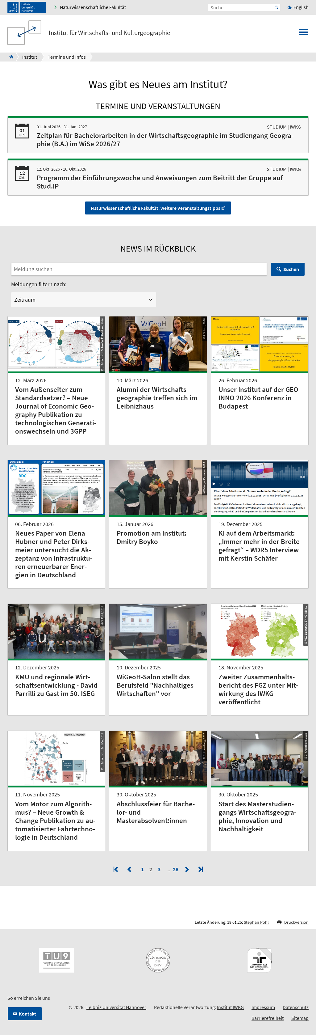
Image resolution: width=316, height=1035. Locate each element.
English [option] (301, 7)
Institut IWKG (230, 1007)
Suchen (291, 269)
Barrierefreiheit (268, 1018)
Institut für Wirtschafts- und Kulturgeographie (109, 32)
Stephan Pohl (256, 922)
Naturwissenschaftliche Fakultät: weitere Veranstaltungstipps (155, 208)
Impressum (263, 1007)
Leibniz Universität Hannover (116, 1007)
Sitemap (300, 1018)
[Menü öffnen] (304, 34)
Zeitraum (24, 299)
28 (176, 869)
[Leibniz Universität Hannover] (26, 7)
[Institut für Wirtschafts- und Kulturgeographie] (9, 57)
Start (276, 7)
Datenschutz (296, 1007)
